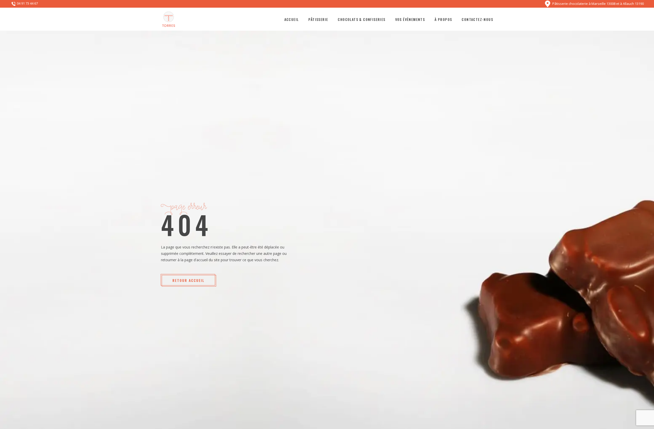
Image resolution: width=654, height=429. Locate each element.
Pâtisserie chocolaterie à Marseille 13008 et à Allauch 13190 (598, 3)
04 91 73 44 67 (27, 3)
